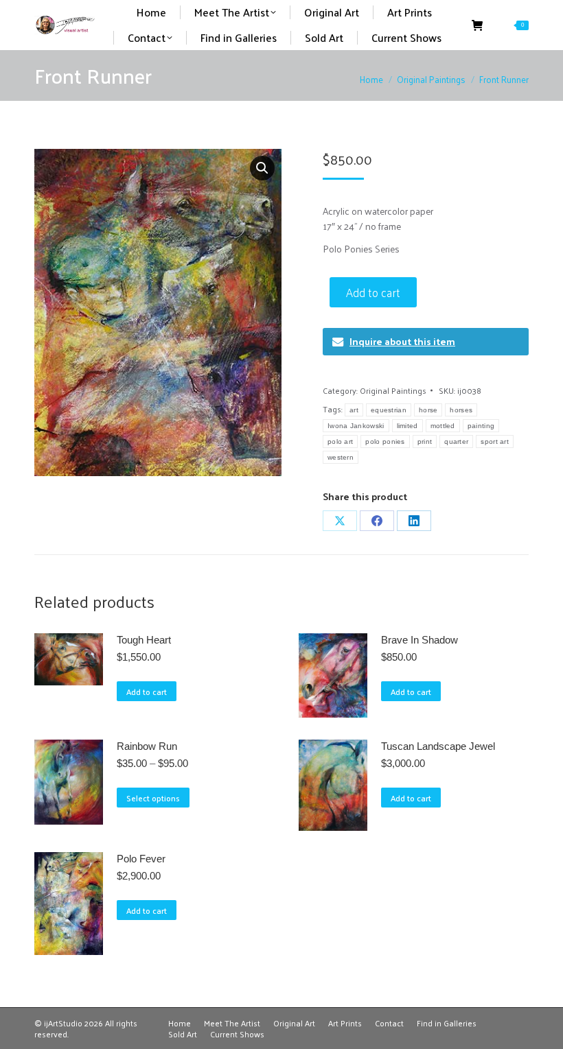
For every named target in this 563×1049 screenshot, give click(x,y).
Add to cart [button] (146, 691)
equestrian (388, 410)
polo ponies (384, 441)
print (425, 441)
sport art (495, 441)
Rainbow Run (147, 746)
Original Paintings (393, 390)
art (353, 410)
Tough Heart (144, 640)
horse (428, 410)
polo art (340, 441)
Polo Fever (141, 858)
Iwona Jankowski (356, 425)
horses (461, 410)
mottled (442, 425)
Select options (153, 797)
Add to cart (373, 292)
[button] (262, 168)
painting (481, 425)
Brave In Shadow (419, 640)
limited (407, 425)
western (341, 457)
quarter (456, 441)
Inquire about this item (402, 341)
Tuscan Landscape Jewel (438, 746)
